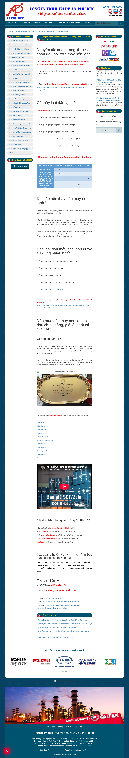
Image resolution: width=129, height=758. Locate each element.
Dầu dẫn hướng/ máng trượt (19, 124)
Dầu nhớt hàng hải (16, 136)
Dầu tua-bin (41, 454)
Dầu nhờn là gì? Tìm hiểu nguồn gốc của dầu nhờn (55, 637)
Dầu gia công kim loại (17, 120)
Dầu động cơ (41, 426)
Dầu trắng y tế (41, 444)
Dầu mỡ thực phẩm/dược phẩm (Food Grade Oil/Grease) (21, 82)
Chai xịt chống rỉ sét (16, 57)
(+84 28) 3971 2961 (46, 743)
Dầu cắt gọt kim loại (43, 447)
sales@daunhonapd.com (54, 746)
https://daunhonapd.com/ (52, 598)
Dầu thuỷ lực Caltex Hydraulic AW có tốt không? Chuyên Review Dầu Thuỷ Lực (64, 624)
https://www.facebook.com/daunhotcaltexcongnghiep (62, 602)
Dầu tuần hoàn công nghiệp (19, 111)
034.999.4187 (109, 46)
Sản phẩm (78, 727)
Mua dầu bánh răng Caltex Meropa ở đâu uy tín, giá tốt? (56, 627)
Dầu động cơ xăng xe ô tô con (20, 86)
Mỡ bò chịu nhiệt (42, 437)
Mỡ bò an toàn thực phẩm (45, 440)
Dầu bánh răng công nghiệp (19, 99)
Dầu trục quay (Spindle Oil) (18, 41)
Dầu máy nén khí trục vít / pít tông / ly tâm (21, 103)
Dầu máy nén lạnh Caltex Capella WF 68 (52, 289)
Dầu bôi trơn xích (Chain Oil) (19, 66)
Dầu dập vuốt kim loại (17, 61)
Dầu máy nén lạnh (15, 107)
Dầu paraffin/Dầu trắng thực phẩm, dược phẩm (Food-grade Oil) (21, 128)
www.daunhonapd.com (82, 746)
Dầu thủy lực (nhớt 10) (17, 95)
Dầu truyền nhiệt (42, 433)
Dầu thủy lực (41, 423)
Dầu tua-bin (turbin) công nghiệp (20, 74)
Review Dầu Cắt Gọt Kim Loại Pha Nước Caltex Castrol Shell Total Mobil (62, 620)
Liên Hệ (69, 727)
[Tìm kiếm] (121, 23)
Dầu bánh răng (42, 430)
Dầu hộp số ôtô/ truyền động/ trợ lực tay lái (21, 132)
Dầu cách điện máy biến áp (19, 49)
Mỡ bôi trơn (13, 153)
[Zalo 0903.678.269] (112, 53)
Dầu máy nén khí (42, 451)
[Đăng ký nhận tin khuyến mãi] (119, 130)
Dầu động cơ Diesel (16, 91)
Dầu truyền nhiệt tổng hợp (18, 149)
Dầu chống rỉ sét (42, 458)
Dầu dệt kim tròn (15, 78)
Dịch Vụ (60, 727)
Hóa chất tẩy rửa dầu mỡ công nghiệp (21, 70)
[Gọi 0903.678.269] (105, 53)
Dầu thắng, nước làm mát (18, 140)
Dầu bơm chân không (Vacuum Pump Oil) (21, 53)
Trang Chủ (51, 727)
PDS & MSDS (21, 166)
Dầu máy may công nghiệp (18, 45)
